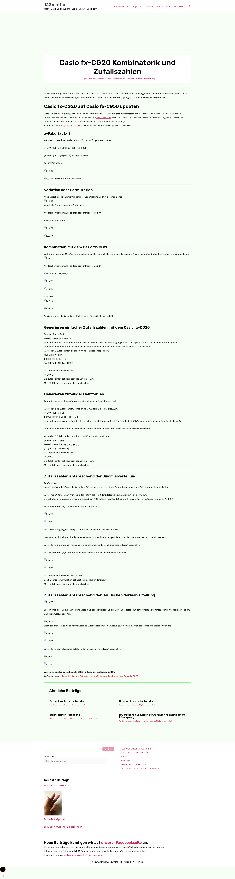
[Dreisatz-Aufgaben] (53, 803)
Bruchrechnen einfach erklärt (137, 701)
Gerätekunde (163, 6)
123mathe (54, 4)
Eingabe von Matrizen (71, 125)
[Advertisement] (117, 31)
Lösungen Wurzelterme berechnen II (64, 826)
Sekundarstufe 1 (78, 705)
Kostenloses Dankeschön (134, 752)
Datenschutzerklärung (133, 764)
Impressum (126, 760)
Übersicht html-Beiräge (57, 785)
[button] (127, 6)
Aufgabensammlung (57, 718)
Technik (149, 6)
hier (60, 851)
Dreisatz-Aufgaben (54, 819)
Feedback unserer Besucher (136, 749)
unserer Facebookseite (121, 842)
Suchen (108, 749)
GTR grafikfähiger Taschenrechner (96, 78)
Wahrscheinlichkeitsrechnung (140, 78)
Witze (124, 756)
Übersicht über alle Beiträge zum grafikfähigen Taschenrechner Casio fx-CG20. (100, 676)
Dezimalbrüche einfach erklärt (67, 701)
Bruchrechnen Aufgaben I (64, 714)
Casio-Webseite (103, 117)
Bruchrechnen (55, 705)
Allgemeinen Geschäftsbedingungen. (83, 855)
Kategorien (49, 756)
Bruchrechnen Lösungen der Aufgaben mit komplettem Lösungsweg (152, 716)
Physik (136, 6)
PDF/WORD (179, 6)
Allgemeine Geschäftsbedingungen (140, 768)
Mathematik (120, 6)
